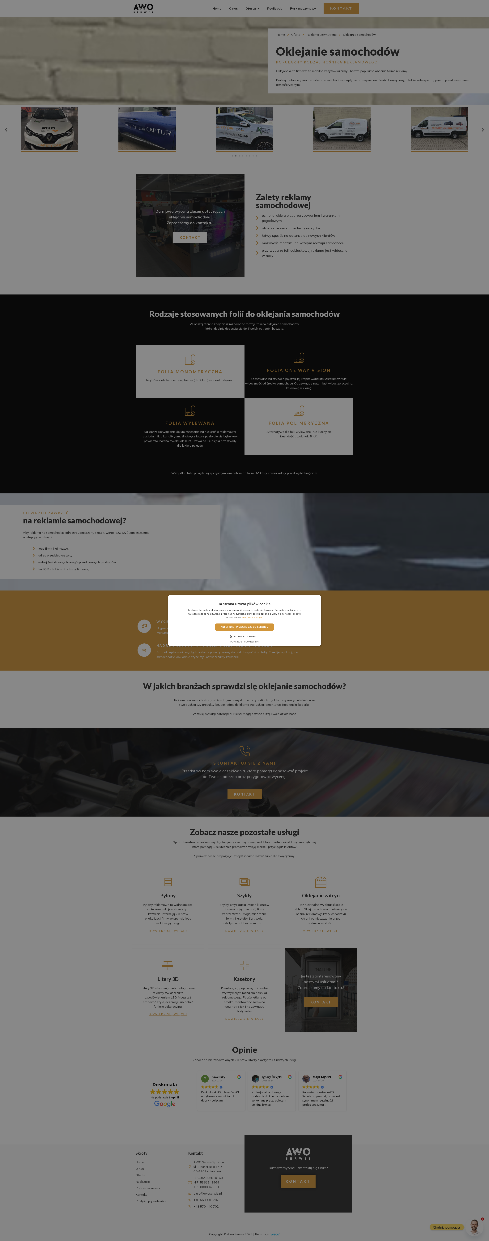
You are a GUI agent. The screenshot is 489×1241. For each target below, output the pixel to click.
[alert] (244, 620)
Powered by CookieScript (244, 641)
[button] (244, 636)
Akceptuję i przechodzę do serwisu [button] (244, 627)
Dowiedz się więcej (252, 617)
